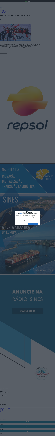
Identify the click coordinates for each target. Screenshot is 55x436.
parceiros (21, 213)
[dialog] (27, 218)
